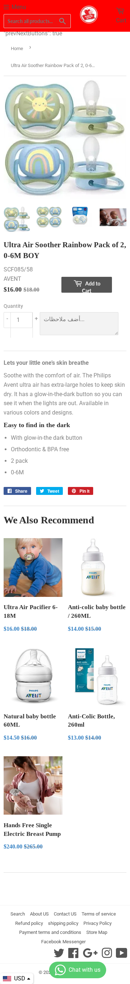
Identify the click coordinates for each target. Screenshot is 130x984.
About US (39, 914)
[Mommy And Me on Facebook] (73, 955)
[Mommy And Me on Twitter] (58, 955)
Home (17, 48)
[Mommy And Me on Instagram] (106, 955)
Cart (121, 20)
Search (17, 914)
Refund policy (29, 923)
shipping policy (63, 923)
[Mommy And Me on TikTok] (121, 955)
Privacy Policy (97, 923)
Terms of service (99, 914)
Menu (19, 7)
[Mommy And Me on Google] (90, 955)
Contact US (65, 914)
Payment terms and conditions (50, 932)
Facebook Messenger (63, 941)
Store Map (96, 932)
